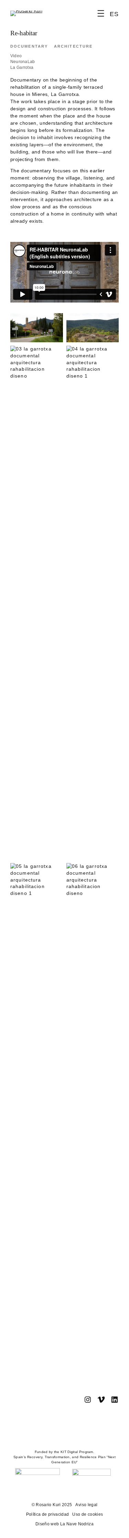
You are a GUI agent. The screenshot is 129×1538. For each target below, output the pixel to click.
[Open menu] (100, 13)
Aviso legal (86, 1504)
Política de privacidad (47, 1514)
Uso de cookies (87, 1514)
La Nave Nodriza (76, 1524)
